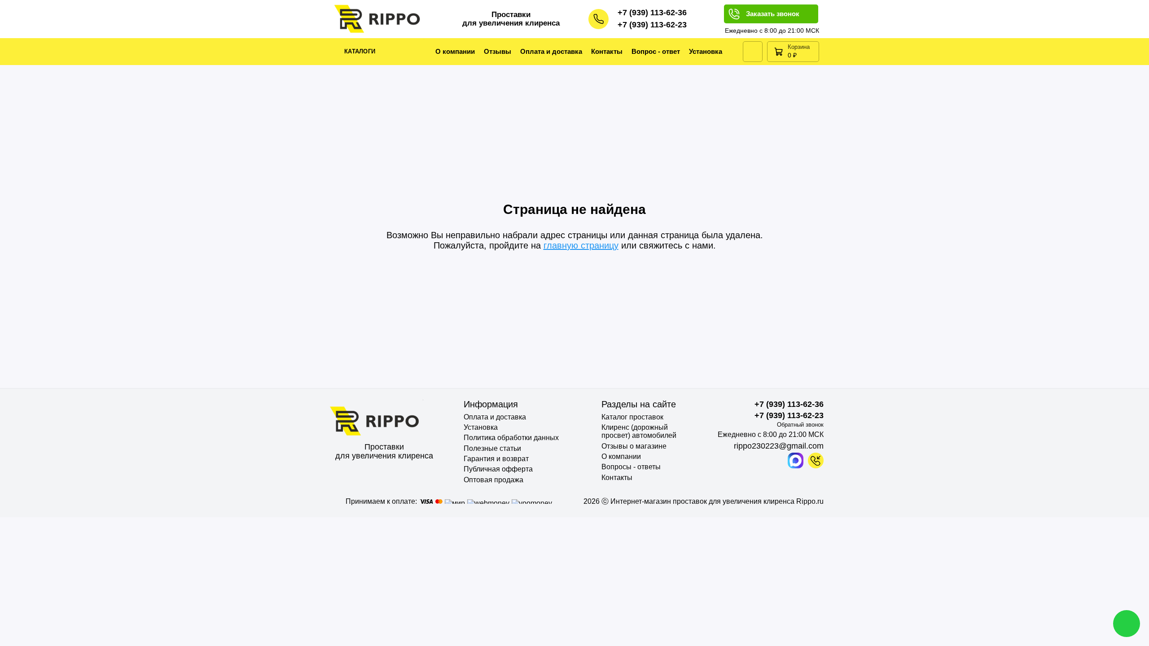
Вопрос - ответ (656, 51)
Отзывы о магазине (634, 446)
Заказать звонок (772, 13)
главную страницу (581, 245)
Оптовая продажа (493, 480)
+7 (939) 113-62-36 (652, 12)
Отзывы (497, 51)
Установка (705, 51)
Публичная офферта (498, 469)
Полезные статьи (492, 448)
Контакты (607, 51)
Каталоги (359, 51)
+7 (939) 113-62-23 (652, 24)
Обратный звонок (800, 424)
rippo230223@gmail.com (779, 445)
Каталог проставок (632, 417)
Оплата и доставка (551, 51)
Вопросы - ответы (631, 467)
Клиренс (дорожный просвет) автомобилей (638, 431)
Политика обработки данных (511, 437)
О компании (455, 51)
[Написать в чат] (1126, 623)
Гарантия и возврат (496, 459)
